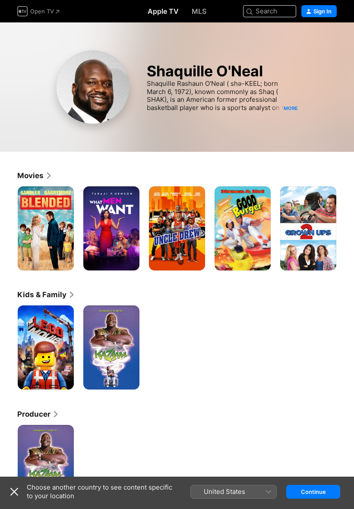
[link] (34, 175)
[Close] (14, 492)
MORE (291, 108)
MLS (199, 11)
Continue (313, 491)
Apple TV (163, 11)
